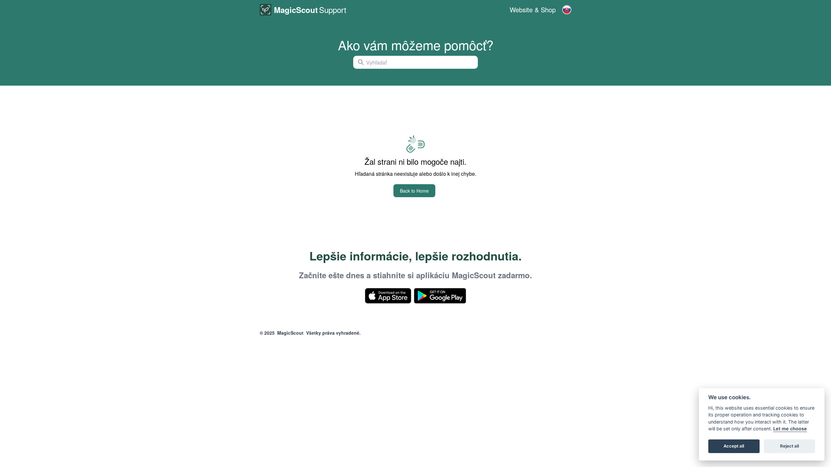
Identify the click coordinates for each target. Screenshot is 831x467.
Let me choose (790, 429)
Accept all (734, 446)
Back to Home (414, 190)
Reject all (789, 446)
